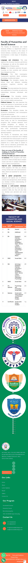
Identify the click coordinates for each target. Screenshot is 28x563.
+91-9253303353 (11, 522)
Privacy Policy (14, 557)
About (3, 485)
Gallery (3, 493)
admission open (10, 20)
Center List (6, 15)
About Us (7, 555)
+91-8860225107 (11, 524)
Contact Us (5, 496)
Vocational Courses (8, 505)
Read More (5, 472)
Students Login (22, 15)
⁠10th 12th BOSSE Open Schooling (11, 514)
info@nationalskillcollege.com (14, 527)
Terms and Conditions (18, 555)
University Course (17, 31)
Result (3, 490)
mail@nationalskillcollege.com (14, 529)
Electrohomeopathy (8, 511)
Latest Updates (6, 488)
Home (7, 31)
